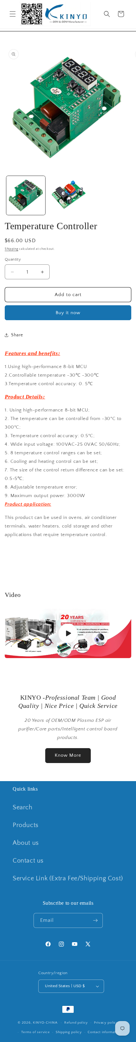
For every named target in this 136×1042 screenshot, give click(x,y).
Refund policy (76, 1023)
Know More (68, 755)
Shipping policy (69, 1032)
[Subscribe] (95, 920)
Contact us (28, 860)
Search (23, 807)
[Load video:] (68, 633)
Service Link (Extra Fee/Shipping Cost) (68, 878)
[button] (13, 14)
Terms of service (35, 1032)
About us (26, 842)
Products (26, 825)
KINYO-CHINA (45, 1023)
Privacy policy (106, 1023)
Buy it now (68, 312)
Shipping (11, 249)
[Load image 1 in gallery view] (25, 195)
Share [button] (17, 335)
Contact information (104, 1032)
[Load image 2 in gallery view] (67, 195)
